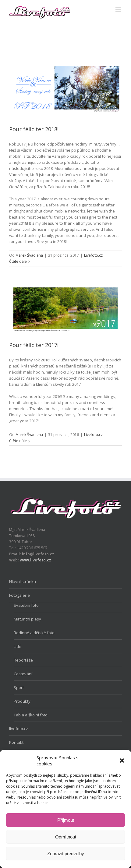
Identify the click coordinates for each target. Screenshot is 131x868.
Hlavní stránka (22, 581)
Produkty (22, 701)
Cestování (23, 673)
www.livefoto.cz (35, 560)
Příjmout (65, 820)
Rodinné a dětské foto (34, 632)
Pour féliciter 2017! (33, 345)
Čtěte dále (18, 261)
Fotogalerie (19, 595)
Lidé (17, 646)
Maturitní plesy (27, 619)
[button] (122, 760)
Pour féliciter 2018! (33, 129)
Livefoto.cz (93, 255)
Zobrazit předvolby (65, 853)
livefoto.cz (18, 728)
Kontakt (16, 742)
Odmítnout (65, 836)
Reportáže (23, 660)
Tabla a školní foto (31, 715)
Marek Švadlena (29, 255)
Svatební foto (26, 605)
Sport (19, 687)
